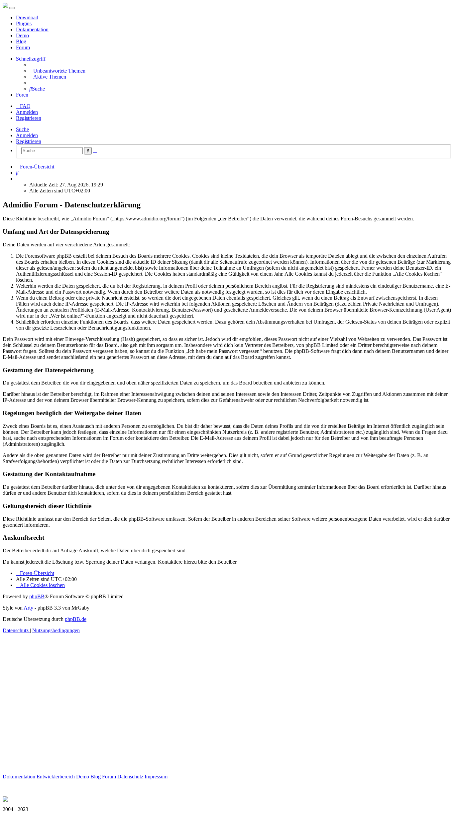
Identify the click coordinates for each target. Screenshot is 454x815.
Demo (22, 35)
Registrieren (28, 141)
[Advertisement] (202, 711)
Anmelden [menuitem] (27, 112)
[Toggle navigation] (12, 8)
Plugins (24, 23)
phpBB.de (75, 619)
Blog (21, 41)
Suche (22, 129)
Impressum (156, 776)
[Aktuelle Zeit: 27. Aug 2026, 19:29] (18, 178)
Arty (28, 608)
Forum (23, 47)
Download (27, 17)
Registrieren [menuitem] (28, 118)
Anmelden (27, 135)
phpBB (37, 596)
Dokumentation (32, 29)
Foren (22, 95)
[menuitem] (57, 71)
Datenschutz (130, 776)
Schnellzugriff (31, 59)
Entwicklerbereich (56, 776)
